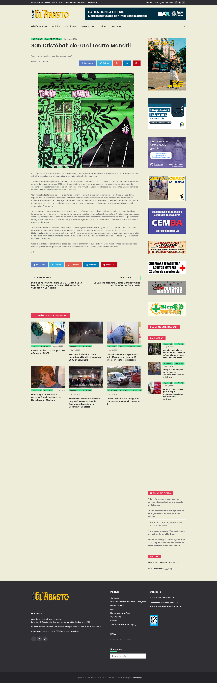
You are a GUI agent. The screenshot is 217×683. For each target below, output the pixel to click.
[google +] (117, 63)
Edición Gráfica (39, 26)
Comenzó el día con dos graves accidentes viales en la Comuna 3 (123, 401)
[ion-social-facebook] (176, 2)
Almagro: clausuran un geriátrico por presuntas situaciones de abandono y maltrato (172, 394)
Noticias (56, 26)
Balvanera (75, 346)
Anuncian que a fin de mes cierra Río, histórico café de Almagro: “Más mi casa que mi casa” (173, 354)
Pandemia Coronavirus (129, 346)
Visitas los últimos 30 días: (160, 562)
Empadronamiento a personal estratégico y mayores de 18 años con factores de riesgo (122, 357)
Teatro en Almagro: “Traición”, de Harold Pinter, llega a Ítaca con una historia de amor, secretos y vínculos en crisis (166, 542)
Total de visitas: (155, 569)
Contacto (116, 26)
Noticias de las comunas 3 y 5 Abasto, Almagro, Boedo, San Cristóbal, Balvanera (64, 2)
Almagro (37, 390)
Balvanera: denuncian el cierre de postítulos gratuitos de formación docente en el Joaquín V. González (84, 402)
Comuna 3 (124, 390)
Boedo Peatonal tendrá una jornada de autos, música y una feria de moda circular (166, 513)
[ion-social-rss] (183, 2)
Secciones (70, 26)
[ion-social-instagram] (39, 638)
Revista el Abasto (39, 61)
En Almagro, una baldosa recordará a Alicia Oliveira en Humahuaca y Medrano (46, 397)
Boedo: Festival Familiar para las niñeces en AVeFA (48, 352)
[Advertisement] (167, 446)
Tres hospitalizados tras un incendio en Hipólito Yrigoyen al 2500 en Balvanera (85, 357)
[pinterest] (136, 63)
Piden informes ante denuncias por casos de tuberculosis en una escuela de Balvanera (165, 502)
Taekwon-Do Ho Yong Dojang (123, 624)
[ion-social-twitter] (179, 2)
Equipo (102, 26)
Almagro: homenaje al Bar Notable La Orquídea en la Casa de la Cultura (173, 373)
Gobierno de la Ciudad (120, 639)
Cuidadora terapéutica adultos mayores (128, 602)
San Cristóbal (53, 39)
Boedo (35, 346)
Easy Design (137, 677)
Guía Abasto (87, 26)
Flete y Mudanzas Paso (120, 613)
